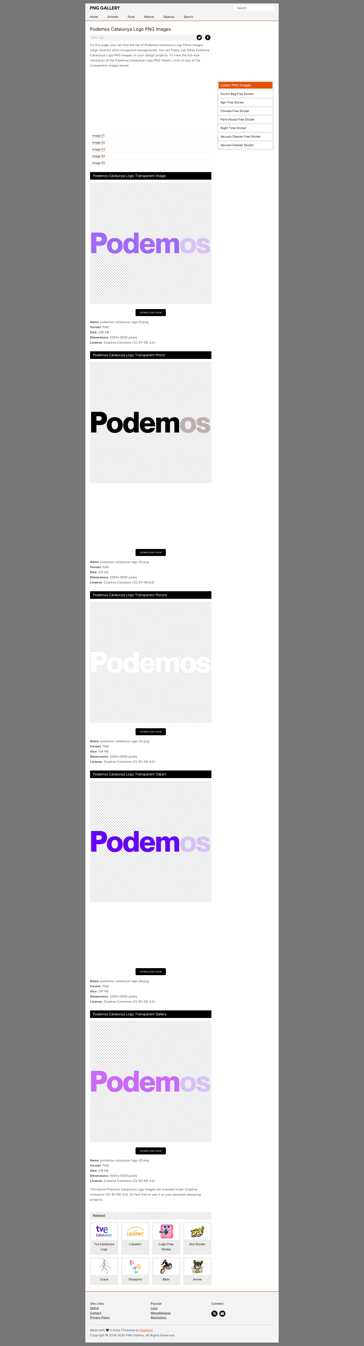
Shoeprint (135, 1279)
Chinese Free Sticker (234, 111)
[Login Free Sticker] (166, 1226)
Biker (166, 1279)
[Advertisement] (150, 99)
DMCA (94, 1308)
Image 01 (98, 135)
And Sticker (197, 1244)
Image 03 (98, 149)
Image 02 (98, 142)
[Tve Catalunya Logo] (104, 1226)
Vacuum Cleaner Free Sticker (240, 136)
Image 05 (98, 163)
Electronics (158, 1317)
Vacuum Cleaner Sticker (237, 145)
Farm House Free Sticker (237, 119)
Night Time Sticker (233, 128)
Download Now (151, 312)
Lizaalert (135, 1244)
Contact (95, 1313)
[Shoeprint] (135, 1261)
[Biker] (166, 1261)
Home (94, 37)
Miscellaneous (161, 1313)
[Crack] (104, 1261)
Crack (104, 1279)
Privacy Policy (100, 1317)
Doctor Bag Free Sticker (237, 94)
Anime (197, 1279)
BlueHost (146, 1330)
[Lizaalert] (135, 1226)
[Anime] (197, 1261)
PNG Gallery (105, 8)
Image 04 (98, 156)
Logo (101, 37)
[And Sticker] (197, 1226)
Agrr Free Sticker (232, 102)
